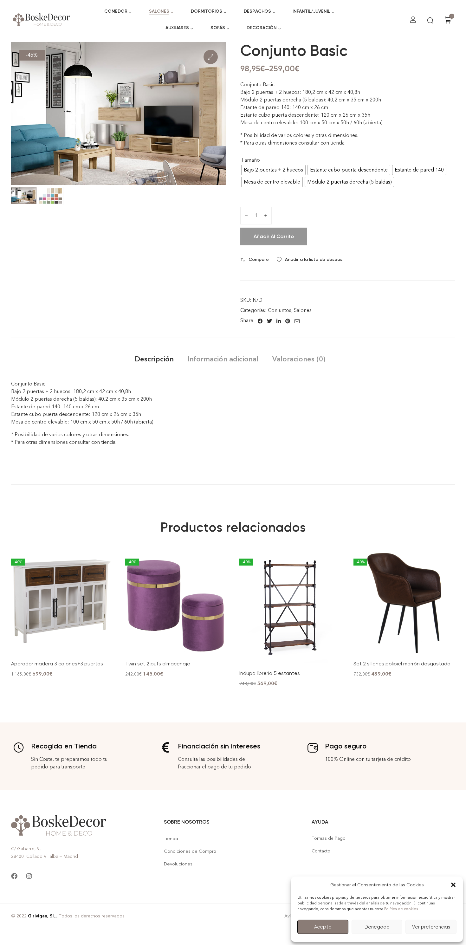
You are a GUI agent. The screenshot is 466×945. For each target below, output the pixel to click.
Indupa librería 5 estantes (269, 673)
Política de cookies (401, 909)
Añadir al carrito (274, 236)
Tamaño (250, 160)
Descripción (154, 359)
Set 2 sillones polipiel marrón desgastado (401, 664)
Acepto (323, 927)
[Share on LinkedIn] (278, 320)
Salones (303, 310)
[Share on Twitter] (269, 320)
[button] (453, 885)
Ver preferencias (431, 927)
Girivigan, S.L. (42, 916)
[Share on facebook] (260, 320)
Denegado (377, 927)
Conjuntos (279, 310)
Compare (259, 259)
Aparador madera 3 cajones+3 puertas (57, 664)
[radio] (273, 170)
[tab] (154, 359)
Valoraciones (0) (298, 359)
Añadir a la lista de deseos (313, 259)
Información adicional (223, 359)
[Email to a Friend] (297, 320)
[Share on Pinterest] (288, 320)
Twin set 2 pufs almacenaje (157, 664)
